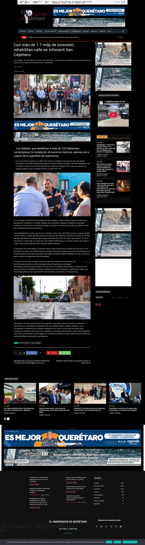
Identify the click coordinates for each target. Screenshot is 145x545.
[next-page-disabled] (99, 304)
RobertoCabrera (25, 343)
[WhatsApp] (116, 527)
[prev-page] (98, 200)
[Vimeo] (121, 2)
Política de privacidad (130, 542)
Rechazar (117, 542)
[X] (119, 2)
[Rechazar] (143, 542)
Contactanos (68, 533)
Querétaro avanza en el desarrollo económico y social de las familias (123, 409)
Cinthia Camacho (19, 71)
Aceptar (109, 542)
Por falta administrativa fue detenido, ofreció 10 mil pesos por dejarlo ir (19, 409)
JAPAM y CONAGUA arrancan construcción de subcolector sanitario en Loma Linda (55, 37)
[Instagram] (117, 2)
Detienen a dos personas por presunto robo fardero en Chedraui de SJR (89, 409)
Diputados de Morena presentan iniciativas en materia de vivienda (40, 490)
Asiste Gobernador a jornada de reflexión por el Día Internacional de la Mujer (54, 410)
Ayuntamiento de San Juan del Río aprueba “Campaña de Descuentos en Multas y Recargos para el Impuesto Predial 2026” (106, 187)
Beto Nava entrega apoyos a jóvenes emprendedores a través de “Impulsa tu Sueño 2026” (105, 167)
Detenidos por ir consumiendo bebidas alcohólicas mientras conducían (39, 479)
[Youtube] (124, 2)
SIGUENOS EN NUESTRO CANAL (109, 95)
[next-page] (101, 200)
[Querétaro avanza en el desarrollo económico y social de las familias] (125, 393)
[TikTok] (106, 527)
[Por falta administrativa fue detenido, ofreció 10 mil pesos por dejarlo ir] (20, 393)
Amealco (119, 297)
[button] (123, 31)
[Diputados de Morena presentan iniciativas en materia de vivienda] (25, 491)
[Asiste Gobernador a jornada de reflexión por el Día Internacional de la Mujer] (55, 393)
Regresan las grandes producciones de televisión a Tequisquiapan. (75, 497)
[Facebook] (114, 2)
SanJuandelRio (36, 343)
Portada (99, 142)
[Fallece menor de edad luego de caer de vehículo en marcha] (61, 480)
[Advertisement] (113, 272)
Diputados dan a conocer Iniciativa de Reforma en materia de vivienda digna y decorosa (32, 362)
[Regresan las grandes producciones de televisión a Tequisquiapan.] (61, 498)
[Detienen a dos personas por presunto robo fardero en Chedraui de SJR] (90, 393)
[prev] (119, 37)
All (113, 297)
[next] (122, 37)
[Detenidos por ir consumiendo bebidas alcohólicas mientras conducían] (25, 480)
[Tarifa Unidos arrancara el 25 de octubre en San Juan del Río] (61, 489)
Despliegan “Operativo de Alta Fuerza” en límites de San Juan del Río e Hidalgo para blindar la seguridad (106, 148)
